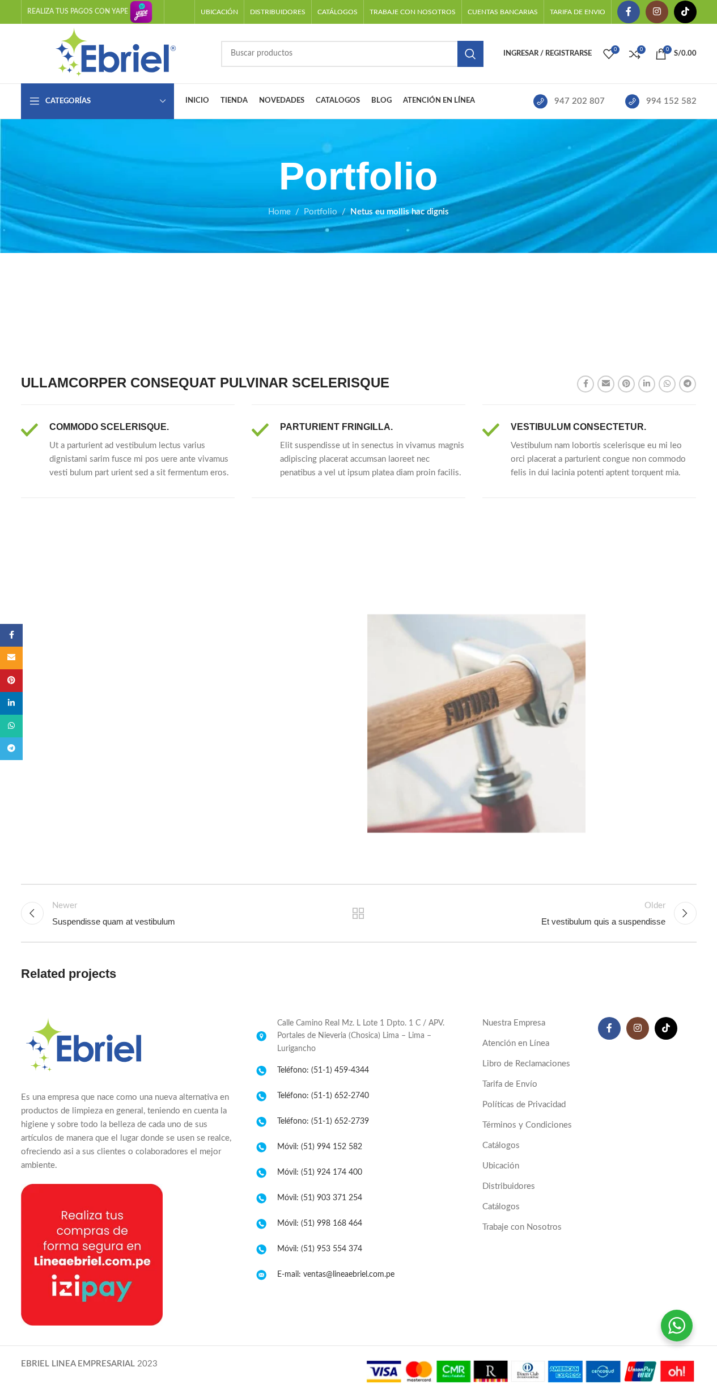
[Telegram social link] (687, 384)
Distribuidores (508, 1186)
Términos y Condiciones (527, 1125)
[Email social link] (605, 384)
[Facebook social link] (628, 12)
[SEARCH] (470, 54)
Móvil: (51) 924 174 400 (319, 1172)
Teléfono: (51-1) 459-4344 (323, 1070)
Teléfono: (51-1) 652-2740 (323, 1096)
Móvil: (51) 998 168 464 (319, 1223)
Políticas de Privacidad (524, 1104)
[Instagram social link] (657, 12)
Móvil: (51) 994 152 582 (319, 1147)
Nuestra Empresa (513, 1023)
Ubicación (500, 1166)
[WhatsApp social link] (667, 384)
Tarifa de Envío (509, 1084)
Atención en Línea (515, 1043)
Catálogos (501, 1145)
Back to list (358, 913)
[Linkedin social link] (646, 384)
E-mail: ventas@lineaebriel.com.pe (335, 1274)
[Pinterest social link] (626, 384)
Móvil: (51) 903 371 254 (319, 1198)
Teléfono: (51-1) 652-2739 (323, 1121)
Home (279, 212)
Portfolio (320, 212)
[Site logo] (115, 53)
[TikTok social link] (685, 12)
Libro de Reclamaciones (526, 1064)
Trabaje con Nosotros (522, 1227)
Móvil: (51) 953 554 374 (319, 1249)
